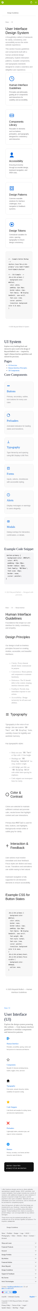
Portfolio (9, 1233)
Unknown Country (13, 1297)
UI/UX (27, 1233)
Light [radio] (6, 1292)
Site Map (15, 1308)
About (25, 1236)
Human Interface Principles (17, 368)
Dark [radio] (10, 1292)
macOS (4, 1297)
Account (4, 1238)
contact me (11, 1221)
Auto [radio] (14, 1292)
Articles (19, 1236)
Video (13, 1236)
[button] (26, 2)
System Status (6, 1308)
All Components (13, 371)
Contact (31, 1236)
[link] (19, 89)
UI (12, 608)
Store (3, 1233)
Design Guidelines (13, 13)
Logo (21, 1233)
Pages (22, 1308)
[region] (19, 285)
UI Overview (12, 365)
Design (16, 1233)
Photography (6, 1236)
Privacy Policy (6, 1305)
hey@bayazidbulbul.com (15, 1286)
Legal (24, 1305)
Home (7, 22)
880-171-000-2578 (7, 1288)
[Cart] (31, 2)
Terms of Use (16, 1305)
